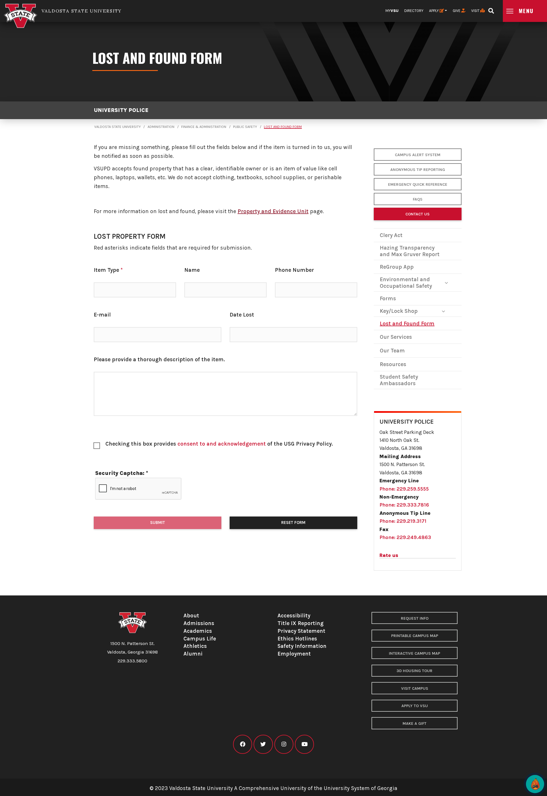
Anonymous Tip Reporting (417, 169)
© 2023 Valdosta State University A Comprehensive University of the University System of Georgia (273, 788)
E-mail (102, 314)
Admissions (198, 623)
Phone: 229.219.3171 (402, 521)
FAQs (418, 199)
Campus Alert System (417, 154)
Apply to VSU (414, 705)
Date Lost (242, 314)
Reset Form (293, 522)
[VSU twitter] (263, 744)
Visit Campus (414, 688)
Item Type (108, 270)
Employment (294, 653)
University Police (121, 110)
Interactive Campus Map (414, 653)
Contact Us (417, 214)
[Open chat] (535, 784)
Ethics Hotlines (297, 638)
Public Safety (245, 127)
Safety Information (301, 646)
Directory (413, 11)
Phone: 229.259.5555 (404, 489)
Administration (161, 127)
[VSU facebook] (242, 744)
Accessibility (293, 615)
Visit (475, 11)
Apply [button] (434, 11)
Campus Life (199, 638)
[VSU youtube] (304, 744)
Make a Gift (414, 723)
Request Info (414, 618)
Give (457, 11)
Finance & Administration (203, 127)
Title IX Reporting (300, 623)
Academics (197, 631)
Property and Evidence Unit (273, 211)
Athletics (195, 646)
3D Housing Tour (414, 670)
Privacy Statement (301, 631)
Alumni (193, 653)
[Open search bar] (491, 9)
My (392, 11)
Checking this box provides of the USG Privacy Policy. (219, 443)
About (191, 615)
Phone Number (294, 270)
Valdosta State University (117, 127)
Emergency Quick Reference (417, 184)
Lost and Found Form (283, 127)
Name (192, 270)
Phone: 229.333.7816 (404, 505)
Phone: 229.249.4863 (405, 537)
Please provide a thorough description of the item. (159, 359)
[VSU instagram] (283, 744)
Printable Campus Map (414, 635)
